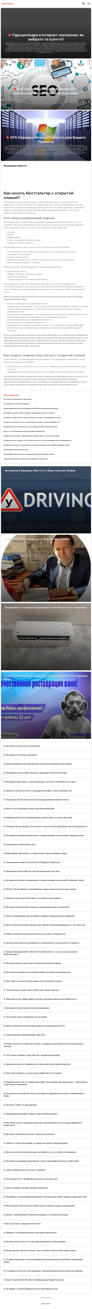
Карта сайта (46, 1303)
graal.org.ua (7, 3)
